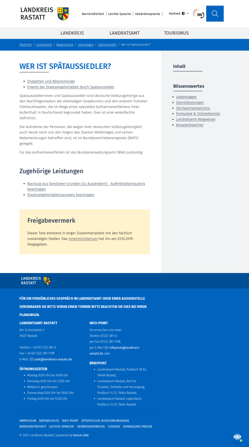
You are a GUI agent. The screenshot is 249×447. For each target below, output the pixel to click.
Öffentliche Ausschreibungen (105, 420)
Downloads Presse (137, 426)
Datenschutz (49, 420)
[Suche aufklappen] (215, 14)
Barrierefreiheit (93, 14)
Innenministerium (83, 238)
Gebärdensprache (147, 14)
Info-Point (70, 420)
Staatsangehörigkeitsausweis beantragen (61, 194)
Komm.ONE (81, 435)
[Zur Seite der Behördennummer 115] (198, 13)
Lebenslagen (86, 44)
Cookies (114, 426)
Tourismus (176, 33)
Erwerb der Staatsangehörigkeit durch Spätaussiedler (70, 87)
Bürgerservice (64, 44)
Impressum (27, 420)
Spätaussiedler (107, 44)
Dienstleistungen (190, 102)
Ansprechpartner (189, 125)
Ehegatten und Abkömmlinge (51, 81)
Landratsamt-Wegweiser (196, 119)
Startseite (25, 44)
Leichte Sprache (119, 14)
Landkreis (72, 33)
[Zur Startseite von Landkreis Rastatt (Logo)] (44, 13)
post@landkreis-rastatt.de (53, 359)
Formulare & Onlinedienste (198, 113)
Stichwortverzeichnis (193, 108)
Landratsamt (125, 33)
